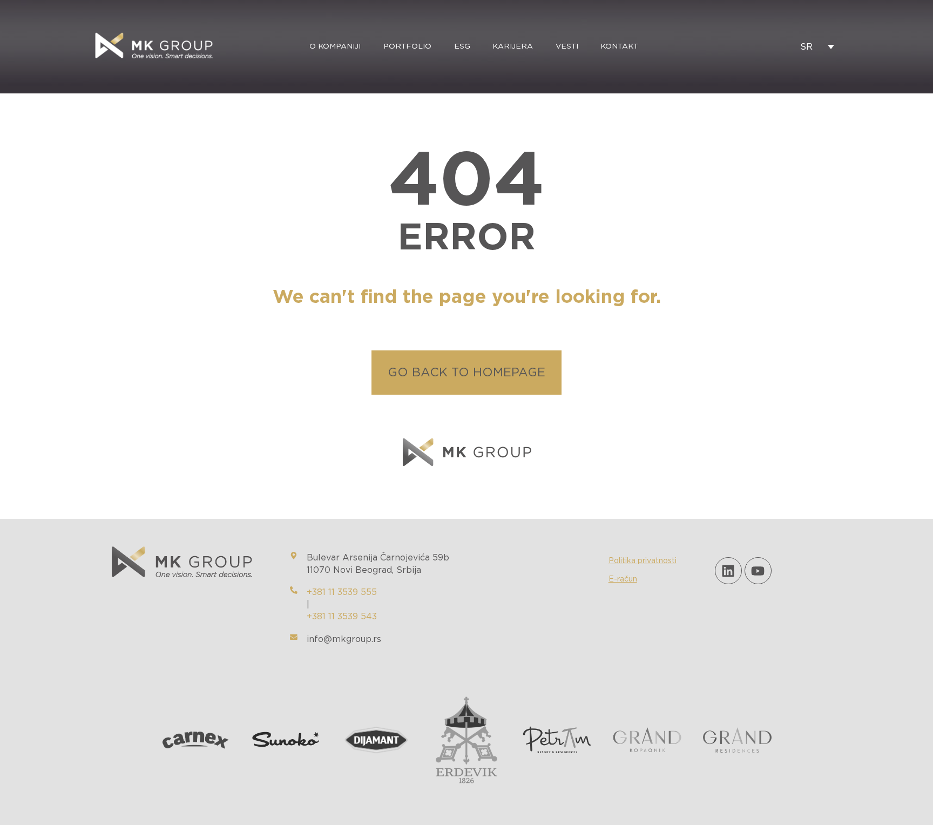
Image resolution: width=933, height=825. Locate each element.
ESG (462, 46)
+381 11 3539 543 (342, 616)
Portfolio (407, 46)
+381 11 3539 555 (342, 592)
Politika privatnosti (643, 561)
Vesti (567, 46)
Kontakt (619, 46)
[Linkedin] (728, 570)
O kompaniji (335, 46)
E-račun (623, 579)
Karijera (512, 46)
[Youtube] (758, 570)
